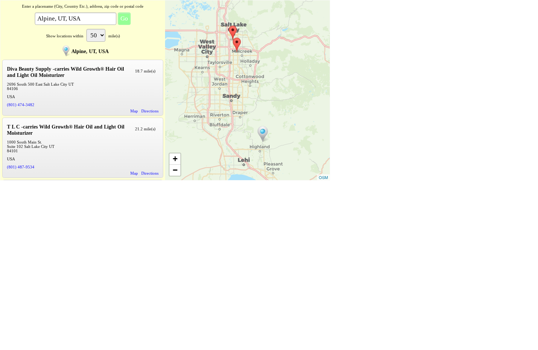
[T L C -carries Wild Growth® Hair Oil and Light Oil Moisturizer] (233, 33)
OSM (323, 177)
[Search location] (263, 134)
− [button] (175, 170)
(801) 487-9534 (20, 167)
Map (134, 111)
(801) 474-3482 (20, 105)
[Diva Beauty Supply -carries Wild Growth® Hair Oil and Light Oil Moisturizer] (237, 45)
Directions (149, 111)
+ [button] (175, 158)
